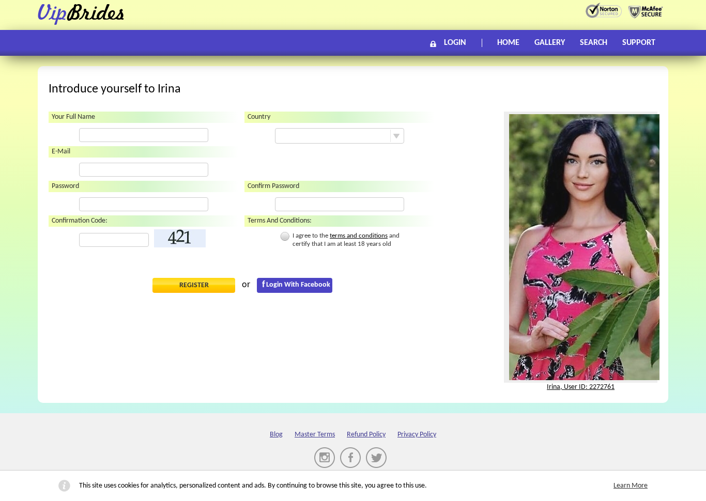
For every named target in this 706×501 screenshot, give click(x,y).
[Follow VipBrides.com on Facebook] (350, 457)
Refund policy (366, 435)
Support (638, 43)
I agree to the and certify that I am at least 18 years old (346, 239)
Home (508, 43)
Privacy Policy (416, 435)
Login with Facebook (298, 285)
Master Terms (315, 435)
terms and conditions (359, 235)
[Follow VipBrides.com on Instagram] (324, 457)
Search (593, 43)
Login (455, 43)
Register (194, 285)
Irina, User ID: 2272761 (581, 387)
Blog (276, 435)
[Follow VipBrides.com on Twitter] (376, 457)
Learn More (630, 486)
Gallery (549, 43)
